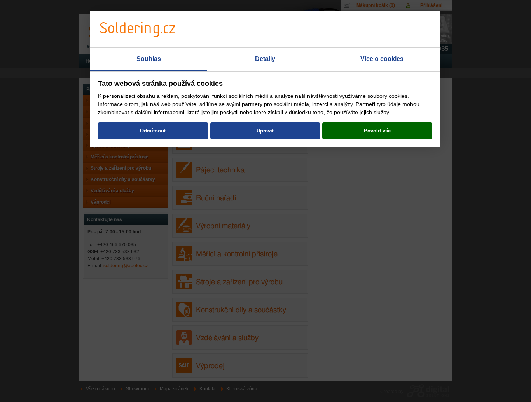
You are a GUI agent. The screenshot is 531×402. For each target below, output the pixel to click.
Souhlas (148, 59)
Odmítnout (153, 131)
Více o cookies (381, 59)
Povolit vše (377, 131)
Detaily (265, 59)
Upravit (265, 131)
